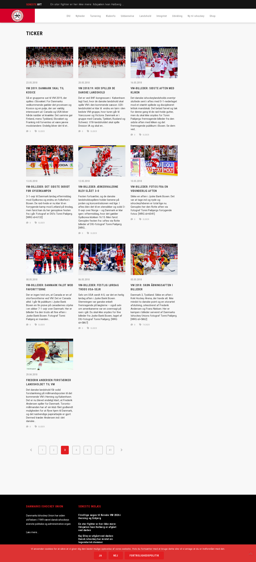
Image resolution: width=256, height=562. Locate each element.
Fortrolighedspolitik (144, 555)
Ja (100, 555)
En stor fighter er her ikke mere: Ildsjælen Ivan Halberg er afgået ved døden (100, 4)
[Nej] (251, 554)
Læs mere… (32, 532)
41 (110, 450)
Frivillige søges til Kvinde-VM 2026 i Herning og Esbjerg (99, 517)
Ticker (146, 325)
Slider (41, 131)
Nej (115, 555)
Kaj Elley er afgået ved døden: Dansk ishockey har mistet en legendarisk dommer (96, 539)
